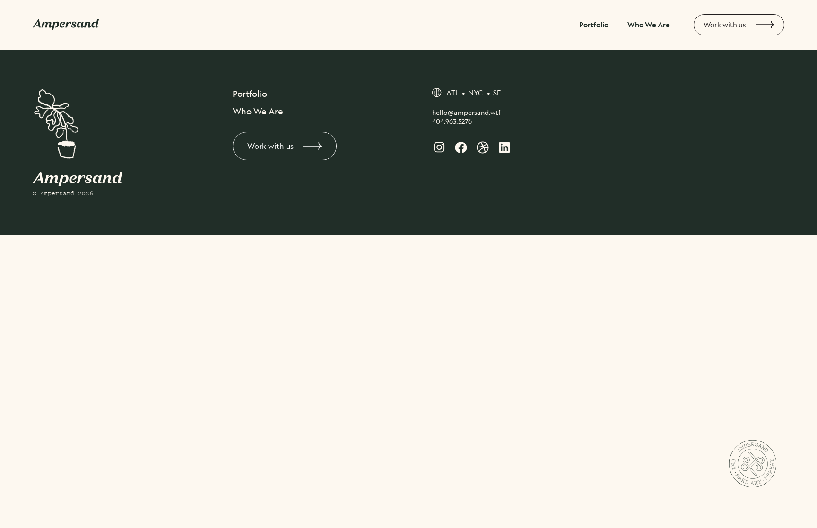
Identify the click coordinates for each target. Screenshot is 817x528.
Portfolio (593, 24)
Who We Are (648, 24)
